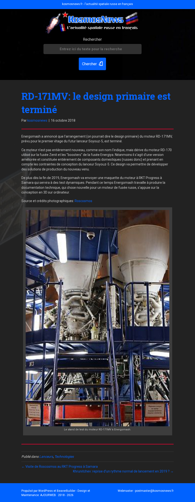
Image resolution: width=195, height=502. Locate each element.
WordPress (45, 490)
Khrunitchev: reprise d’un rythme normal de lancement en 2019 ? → (123, 471)
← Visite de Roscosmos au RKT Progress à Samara (59, 466)
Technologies (64, 456)
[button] (92, 64)
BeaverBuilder (66, 490)
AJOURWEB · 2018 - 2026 (56, 495)
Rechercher (92, 39)
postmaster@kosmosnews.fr (154, 490)
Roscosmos (83, 201)
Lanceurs (46, 456)
